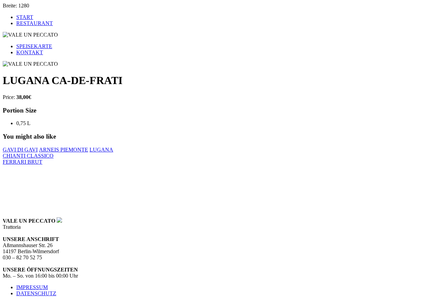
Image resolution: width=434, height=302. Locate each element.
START (24, 17)
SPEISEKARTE (34, 46)
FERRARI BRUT (22, 162)
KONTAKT (29, 52)
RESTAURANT (34, 23)
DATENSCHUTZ (36, 293)
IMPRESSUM (32, 287)
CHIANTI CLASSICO (28, 156)
